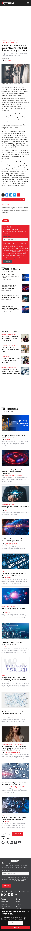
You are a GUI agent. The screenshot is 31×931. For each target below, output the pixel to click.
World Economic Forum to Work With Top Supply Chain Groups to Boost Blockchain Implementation (11, 371)
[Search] (24, 2)
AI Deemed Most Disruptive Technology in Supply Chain (10, 296)
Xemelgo (7, 439)
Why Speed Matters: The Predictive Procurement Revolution (13, 609)
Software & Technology (10, 41)
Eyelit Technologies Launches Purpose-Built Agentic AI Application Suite (10, 308)
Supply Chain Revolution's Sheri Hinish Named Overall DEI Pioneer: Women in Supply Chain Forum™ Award (14, 748)
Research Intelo (9, 716)
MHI (6, 510)
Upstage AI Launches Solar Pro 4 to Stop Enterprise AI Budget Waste (15, 574)
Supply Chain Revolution (12, 752)
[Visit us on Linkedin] (11, 842)
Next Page (17, 834)
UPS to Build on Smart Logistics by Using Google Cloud (10, 349)
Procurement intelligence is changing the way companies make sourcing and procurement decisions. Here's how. (14, 790)
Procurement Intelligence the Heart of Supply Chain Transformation (14, 783)
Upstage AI (8, 577)
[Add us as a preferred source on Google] (18, 195)
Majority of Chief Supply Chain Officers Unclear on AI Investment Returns (14, 818)
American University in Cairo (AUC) (15, 787)
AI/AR (3, 433)
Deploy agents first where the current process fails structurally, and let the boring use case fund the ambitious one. (15, 479)
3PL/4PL (4, 675)
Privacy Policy (13, 258)
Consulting (5, 710)
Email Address (7, 236)
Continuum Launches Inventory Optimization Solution (12, 643)
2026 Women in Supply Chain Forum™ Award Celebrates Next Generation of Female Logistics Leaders (14, 679)
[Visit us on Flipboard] (15, 842)
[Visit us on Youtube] (19, 842)
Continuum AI (9, 647)
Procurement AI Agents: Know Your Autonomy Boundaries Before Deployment (9, 286)
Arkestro (7, 612)
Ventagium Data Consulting (13, 475)
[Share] (6, 195)
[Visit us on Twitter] (7, 842)
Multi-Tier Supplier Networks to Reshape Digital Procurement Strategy (15, 712)
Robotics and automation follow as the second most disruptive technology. (15, 513)
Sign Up (7, 261)
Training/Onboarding (8, 504)
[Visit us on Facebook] (3, 842)
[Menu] (27, 2)
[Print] (3, 195)
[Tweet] (14, 195)
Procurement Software (9, 606)
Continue (15, 927)
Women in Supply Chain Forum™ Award (12, 744)
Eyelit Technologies (11, 543)
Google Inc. (8, 60)
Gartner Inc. (8, 821)
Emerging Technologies (11, 42)
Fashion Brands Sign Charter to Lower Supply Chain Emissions (11, 360)
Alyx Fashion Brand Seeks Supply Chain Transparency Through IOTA (10, 338)
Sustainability (6, 356)
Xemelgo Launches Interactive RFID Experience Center (10, 276)
